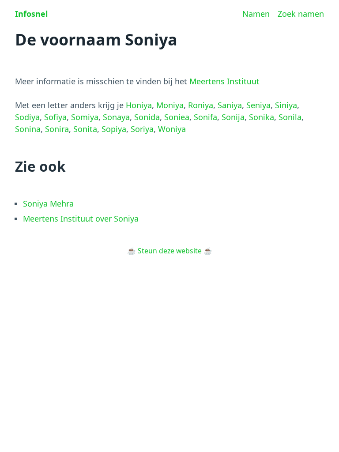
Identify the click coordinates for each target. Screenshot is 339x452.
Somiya (84, 117)
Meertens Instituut (224, 81)
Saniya (230, 105)
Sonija (233, 117)
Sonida (147, 117)
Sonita (85, 129)
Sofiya (55, 117)
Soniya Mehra (48, 203)
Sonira (57, 129)
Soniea (176, 117)
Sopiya (114, 129)
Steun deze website (170, 251)
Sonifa (205, 117)
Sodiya (27, 117)
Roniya (200, 105)
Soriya (142, 129)
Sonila (290, 117)
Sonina (28, 129)
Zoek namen (301, 13)
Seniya (258, 105)
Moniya (170, 105)
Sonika (261, 117)
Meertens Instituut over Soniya (81, 218)
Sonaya (116, 117)
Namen (256, 13)
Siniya (286, 105)
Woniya (172, 129)
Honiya (139, 105)
